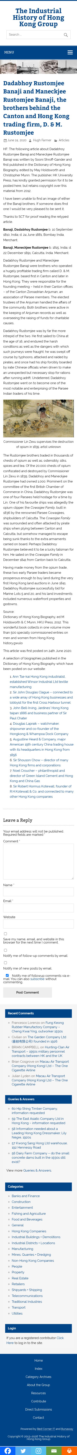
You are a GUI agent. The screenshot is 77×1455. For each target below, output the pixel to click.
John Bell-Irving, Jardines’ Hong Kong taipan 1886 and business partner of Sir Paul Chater (39, 713)
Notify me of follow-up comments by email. (35, 955)
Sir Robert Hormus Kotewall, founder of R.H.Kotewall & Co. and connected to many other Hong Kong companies (42, 791)
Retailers (18, 1284)
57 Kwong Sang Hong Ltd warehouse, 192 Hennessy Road (40, 1145)
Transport (18, 1307)
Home (38, 1360)
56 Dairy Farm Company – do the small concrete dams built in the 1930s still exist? (40, 1157)
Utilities (17, 1313)
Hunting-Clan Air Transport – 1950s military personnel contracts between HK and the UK (40, 1051)
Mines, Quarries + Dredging (31, 1255)
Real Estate (20, 1278)
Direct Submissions (38, 1409)
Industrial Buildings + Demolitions (36, 1237)
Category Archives (38, 1377)
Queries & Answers (21, 1099)
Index (38, 1368)
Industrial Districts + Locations (33, 1243)
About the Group (38, 1385)
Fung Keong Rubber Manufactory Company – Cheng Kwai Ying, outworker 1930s (38, 1027)
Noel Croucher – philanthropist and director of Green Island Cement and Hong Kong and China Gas (41, 776)
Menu (9, 52)
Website (9, 917)
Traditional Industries (27, 1302)
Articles (64, 140)
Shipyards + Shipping (27, 1290)
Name (8, 885)
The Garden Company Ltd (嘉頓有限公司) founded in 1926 (39, 1039)
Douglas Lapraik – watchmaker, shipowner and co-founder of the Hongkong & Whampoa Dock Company (39, 729)
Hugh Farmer (42, 140)
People (17, 1266)
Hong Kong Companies (29, 1231)
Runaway (67, 1429)
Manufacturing (22, 1249)
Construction (21, 1202)
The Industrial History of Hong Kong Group (38, 17)
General (18, 1225)
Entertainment (22, 1208)
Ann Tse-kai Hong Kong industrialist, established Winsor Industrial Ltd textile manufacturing (39, 682)
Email (8, 901)
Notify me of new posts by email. (27, 968)
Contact (38, 1417)
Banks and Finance (26, 1196)
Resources (38, 1393)
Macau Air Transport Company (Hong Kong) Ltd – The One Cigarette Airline (40, 1066)
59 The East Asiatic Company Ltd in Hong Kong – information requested (38, 1121)
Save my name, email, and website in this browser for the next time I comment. (33, 941)
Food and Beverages (27, 1219)
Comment (11, 841)
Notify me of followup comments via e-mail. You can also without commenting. (36, 979)
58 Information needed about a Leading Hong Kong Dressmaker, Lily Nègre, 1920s (39, 1133)
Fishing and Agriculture (29, 1214)
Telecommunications (27, 1296)
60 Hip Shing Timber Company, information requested (35, 1111)
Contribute (38, 1401)
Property (18, 1272)
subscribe (37, 979)
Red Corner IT (46, 1429)
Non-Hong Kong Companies (33, 1261)
